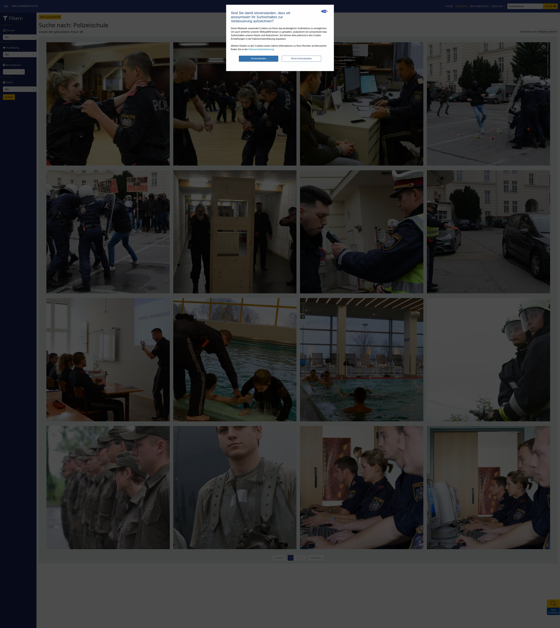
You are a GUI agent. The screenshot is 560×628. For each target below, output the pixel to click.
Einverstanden (258, 58)
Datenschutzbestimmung (261, 49)
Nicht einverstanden (301, 58)
